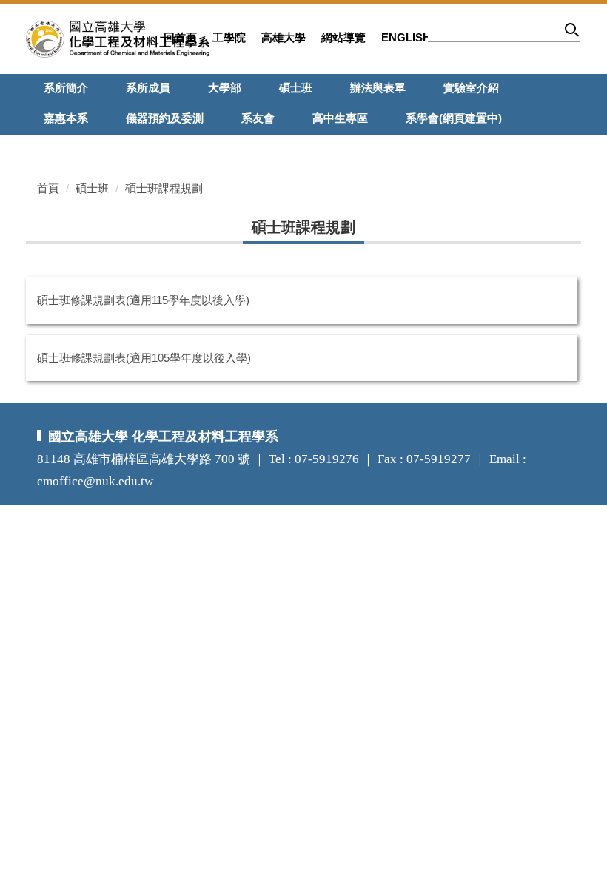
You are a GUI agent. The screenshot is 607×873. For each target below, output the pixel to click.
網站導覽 (343, 37)
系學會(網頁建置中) (454, 118)
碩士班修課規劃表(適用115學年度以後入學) (143, 300)
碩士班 (92, 188)
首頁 (48, 188)
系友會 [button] (258, 118)
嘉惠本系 (66, 118)
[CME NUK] (117, 38)
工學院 (229, 37)
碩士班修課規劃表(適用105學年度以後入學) (144, 357)
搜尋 (572, 32)
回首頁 (180, 37)
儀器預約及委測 (165, 118)
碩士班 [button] (295, 87)
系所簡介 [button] (66, 87)
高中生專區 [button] (340, 118)
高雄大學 (283, 37)
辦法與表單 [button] (378, 87)
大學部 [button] (224, 87)
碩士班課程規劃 (164, 188)
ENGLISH (406, 37)
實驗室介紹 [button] (471, 87)
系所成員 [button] (148, 87)
